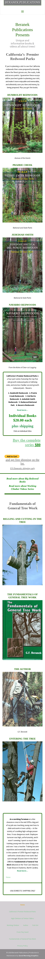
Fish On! (35, 925)
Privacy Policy (22, 946)
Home (8, 877)
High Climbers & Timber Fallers (22, 918)
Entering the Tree (22, 738)
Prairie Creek (22, 165)
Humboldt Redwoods (22, 94)
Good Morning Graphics (28, 955)
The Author (22, 669)
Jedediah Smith (22, 234)
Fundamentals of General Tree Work (22, 939)
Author (25, 925)
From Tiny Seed (22, 932)
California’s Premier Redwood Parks (22, 911)
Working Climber (13, 925)
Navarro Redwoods (22, 304)
